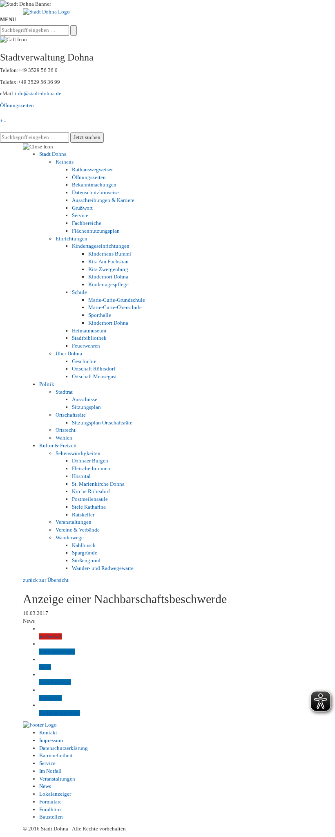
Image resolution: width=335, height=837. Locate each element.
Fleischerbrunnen (91, 468)
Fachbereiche (86, 223)
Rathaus (65, 162)
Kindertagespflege (108, 284)
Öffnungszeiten (17, 105)
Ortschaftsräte (71, 415)
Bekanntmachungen (94, 185)
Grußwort (82, 208)
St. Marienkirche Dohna (98, 484)
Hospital (81, 476)
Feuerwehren (86, 346)
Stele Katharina (89, 507)
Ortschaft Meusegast (94, 376)
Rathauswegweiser (92, 169)
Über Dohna (69, 353)
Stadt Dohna (53, 154)
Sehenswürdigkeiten (78, 453)
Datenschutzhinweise (95, 192)
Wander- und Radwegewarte (103, 568)
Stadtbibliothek (89, 338)
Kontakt (48, 732)
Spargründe (84, 553)
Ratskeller (83, 515)
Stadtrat (64, 392)
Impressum (51, 740)
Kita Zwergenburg (108, 269)
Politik (46, 384)
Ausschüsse (84, 399)
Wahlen (64, 438)
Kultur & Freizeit (58, 445)
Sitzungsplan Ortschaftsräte (102, 423)
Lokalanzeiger (55, 794)
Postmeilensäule (90, 499)
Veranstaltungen (74, 522)
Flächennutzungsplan (96, 231)
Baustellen (51, 817)
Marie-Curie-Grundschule (116, 300)
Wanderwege (70, 537)
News (45, 786)
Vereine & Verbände (78, 530)
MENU (8, 19)
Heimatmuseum (89, 331)
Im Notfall (50, 771)
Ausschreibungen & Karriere (103, 200)
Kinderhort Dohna (108, 277)
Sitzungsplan (86, 407)
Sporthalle (99, 315)
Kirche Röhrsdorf (91, 491)
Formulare (50, 802)
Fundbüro (50, 809)
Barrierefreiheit (56, 755)
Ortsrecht (66, 430)
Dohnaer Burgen (90, 461)
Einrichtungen (71, 239)
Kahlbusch (84, 545)
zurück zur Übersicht (46, 580)
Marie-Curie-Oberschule (115, 307)
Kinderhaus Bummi (109, 254)
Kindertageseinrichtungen (101, 246)
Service (80, 215)
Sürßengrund (86, 560)
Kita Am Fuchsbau (108, 261)
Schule (79, 292)
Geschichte (84, 361)
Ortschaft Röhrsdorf (93, 369)
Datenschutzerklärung (63, 748)
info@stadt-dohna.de (38, 93)
